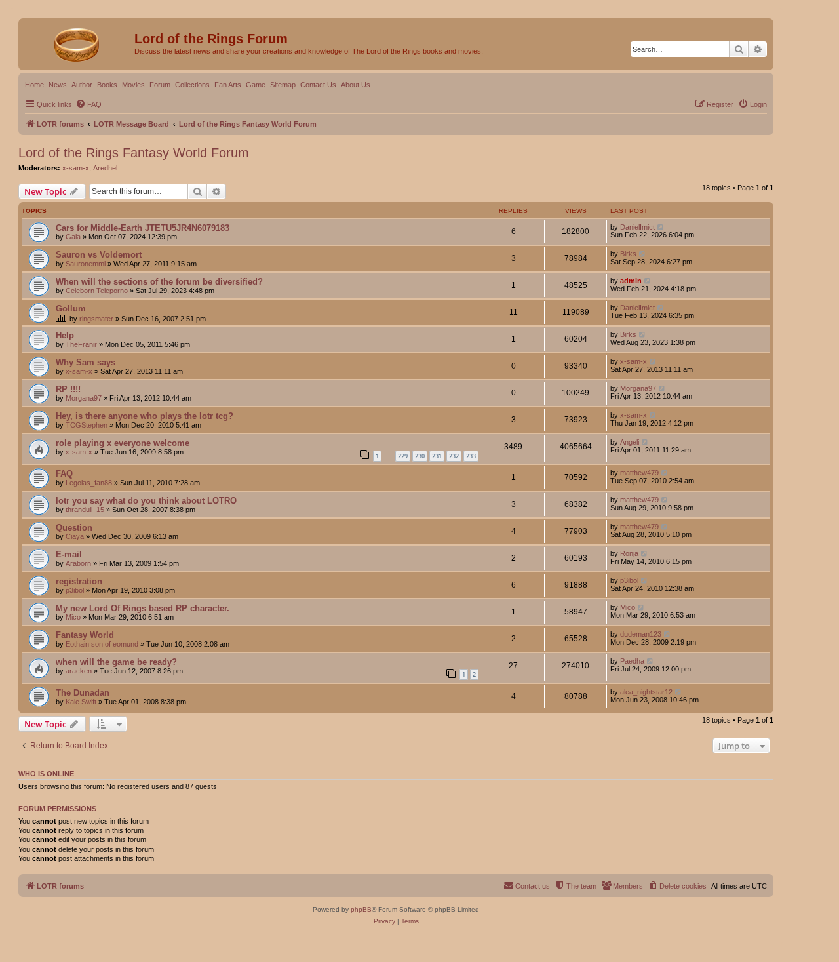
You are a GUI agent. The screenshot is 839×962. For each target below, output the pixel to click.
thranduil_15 (85, 509)
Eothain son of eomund (102, 644)
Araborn (78, 563)
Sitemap (283, 85)
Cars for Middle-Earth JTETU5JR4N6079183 (142, 228)
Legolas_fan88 (89, 483)
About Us (355, 85)
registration (79, 581)
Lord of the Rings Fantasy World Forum (133, 153)
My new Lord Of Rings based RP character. (142, 608)
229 (403, 456)
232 (454, 456)
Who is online (46, 774)
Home (34, 85)
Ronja (629, 553)
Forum (159, 85)
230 (420, 456)
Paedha (632, 661)
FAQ (64, 474)
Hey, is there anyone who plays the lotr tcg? (144, 416)
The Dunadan (82, 693)
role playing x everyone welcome (122, 443)
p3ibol (75, 590)
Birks (628, 254)
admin (631, 281)
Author (81, 85)
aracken (79, 671)
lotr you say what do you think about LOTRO (146, 501)
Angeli (629, 442)
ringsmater (96, 319)
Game (255, 85)
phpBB (361, 909)
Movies (133, 85)
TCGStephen (86, 425)
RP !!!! (68, 389)
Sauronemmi (86, 264)
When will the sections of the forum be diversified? (159, 282)
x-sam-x (75, 168)
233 (471, 456)
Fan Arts (227, 85)
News (58, 85)
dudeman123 (640, 634)
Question (74, 527)
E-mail (69, 554)
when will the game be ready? (116, 662)
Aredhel (105, 168)
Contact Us (318, 85)
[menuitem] (88, 104)
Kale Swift (81, 702)
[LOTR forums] (78, 43)
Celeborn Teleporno (97, 290)
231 (437, 456)
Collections (192, 85)
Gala (73, 237)
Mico (73, 617)
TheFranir (81, 344)
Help (65, 335)
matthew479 (639, 473)
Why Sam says (85, 362)
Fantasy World (85, 635)
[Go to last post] (661, 227)
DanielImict (637, 227)
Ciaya (75, 536)
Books (107, 85)
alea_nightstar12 (646, 692)
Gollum (71, 308)
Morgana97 (84, 398)
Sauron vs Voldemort (99, 255)
